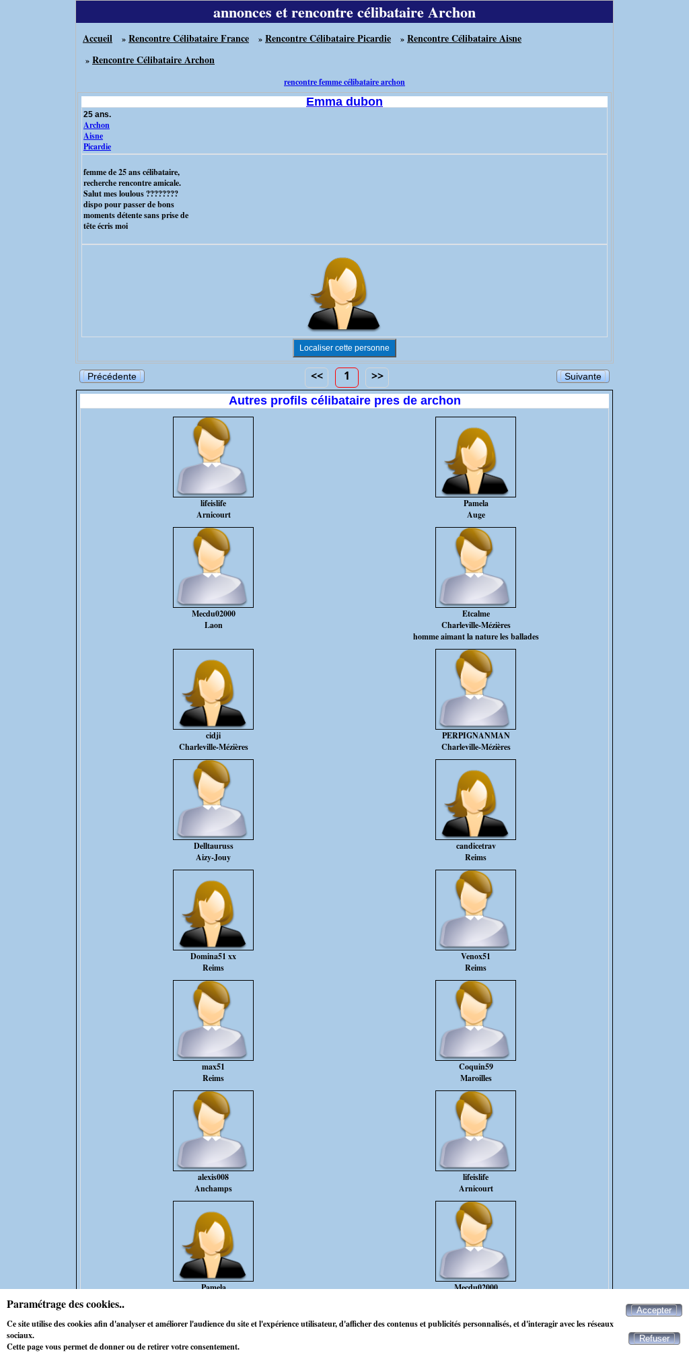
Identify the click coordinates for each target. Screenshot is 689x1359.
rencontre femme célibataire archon (344, 82)
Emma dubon (344, 101)
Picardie (97, 146)
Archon (96, 125)
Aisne (93, 135)
